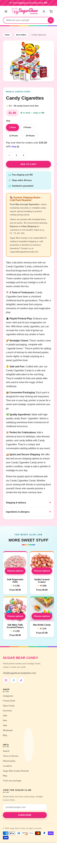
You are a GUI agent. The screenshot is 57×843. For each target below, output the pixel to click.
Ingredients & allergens (18, 512)
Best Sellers (21, 35)
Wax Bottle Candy (42, 625)
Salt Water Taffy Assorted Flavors (15, 626)
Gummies (7, 710)
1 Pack (12, 127)
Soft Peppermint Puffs (15, 580)
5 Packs (27, 127)
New (5, 720)
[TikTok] (21, 680)
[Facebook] (14, 680)
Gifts (5, 715)
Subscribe (24, 815)
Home (7, 35)
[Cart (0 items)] (51, 11)
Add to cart (28, 164)
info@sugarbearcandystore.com (19, 673)
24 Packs (30, 135)
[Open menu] (6, 11)
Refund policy (9, 761)
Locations (7, 766)
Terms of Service (10, 756)
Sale (5, 725)
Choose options (15, 571)
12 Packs (13, 135)
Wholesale (8, 730)
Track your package (12, 780)
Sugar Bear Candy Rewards (16, 771)
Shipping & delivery (16, 502)
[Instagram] (6, 680)
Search (6, 751)
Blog (5, 735)
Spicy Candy (8, 705)
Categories (8, 696)
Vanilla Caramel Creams (42, 580)
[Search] (50, 20)
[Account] (44, 11)
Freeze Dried (9, 701)
